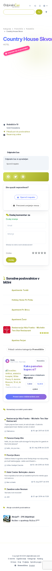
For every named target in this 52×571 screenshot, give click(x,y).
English (32, 565)
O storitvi (11, 559)
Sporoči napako (13, 164)
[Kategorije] (40, 5)
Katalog (40, 559)
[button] (45, 5)
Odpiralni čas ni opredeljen (17, 50)
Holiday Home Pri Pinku (22, 300)
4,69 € (35, 389)
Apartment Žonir (19, 319)
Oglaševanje (21, 559)
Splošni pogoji (35, 562)
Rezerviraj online (14, 134)
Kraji (19, 562)
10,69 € (40, 384)
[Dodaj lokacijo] (30, 5)
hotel (6, 44)
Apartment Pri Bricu (21, 310)
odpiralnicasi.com (33, 556)
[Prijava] (35, 5)
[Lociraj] (46, 12)
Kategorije (32, 559)
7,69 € (29, 384)
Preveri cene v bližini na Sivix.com (26, 397)
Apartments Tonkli (20, 290)
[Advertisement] (26, 90)
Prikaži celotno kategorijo (26, 349)
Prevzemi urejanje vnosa (27, 205)
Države (13, 562)
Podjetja (26, 562)
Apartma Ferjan (19, 340)
